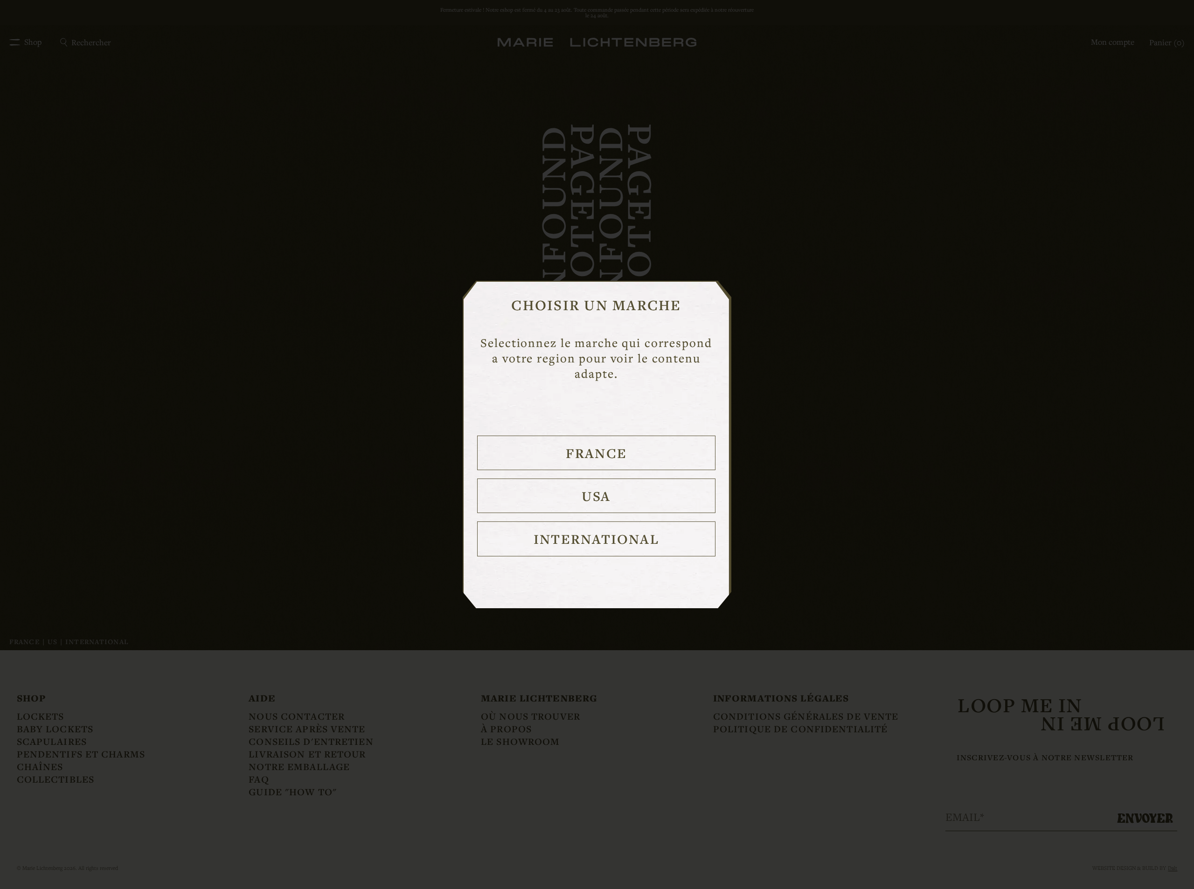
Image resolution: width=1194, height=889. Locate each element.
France (596, 453)
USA (596, 496)
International (596, 539)
